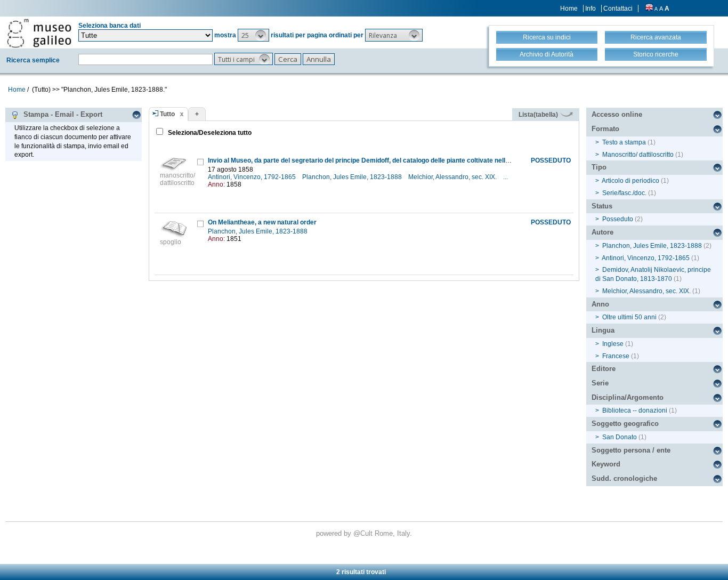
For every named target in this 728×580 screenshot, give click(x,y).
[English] (649, 8)
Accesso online (617, 114)
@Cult (364, 533)
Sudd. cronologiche (624, 478)
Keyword (606, 464)
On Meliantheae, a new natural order (262, 222)
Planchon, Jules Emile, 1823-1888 (352, 177)
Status (602, 206)
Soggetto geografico (625, 424)
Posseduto (617, 219)
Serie (600, 383)
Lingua (603, 330)
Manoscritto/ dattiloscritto (638, 154)
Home (569, 8)
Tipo (599, 167)
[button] (253, 35)
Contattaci (618, 8)
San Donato (619, 437)
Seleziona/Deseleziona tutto (209, 132)
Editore (604, 369)
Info (590, 8)
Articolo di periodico (630, 180)
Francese (615, 356)
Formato (605, 129)
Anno (600, 304)
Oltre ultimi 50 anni (629, 317)
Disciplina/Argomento (628, 397)
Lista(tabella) (539, 114)
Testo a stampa (624, 142)
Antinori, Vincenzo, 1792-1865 (252, 177)
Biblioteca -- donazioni (634, 410)
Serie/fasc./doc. (624, 193)
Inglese (613, 344)
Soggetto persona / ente (631, 450)
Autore (602, 232)
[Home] (39, 33)
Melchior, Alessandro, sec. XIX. (453, 177)
